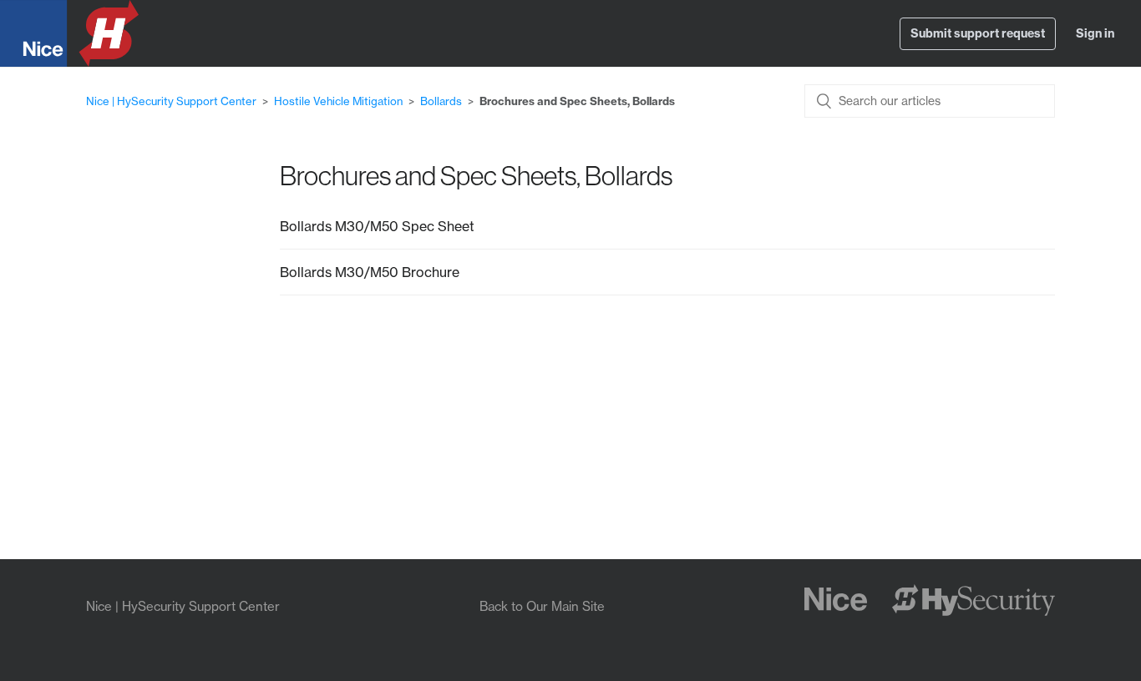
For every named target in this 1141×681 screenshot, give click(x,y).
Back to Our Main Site (542, 606)
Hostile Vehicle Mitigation (338, 101)
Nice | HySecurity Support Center (171, 101)
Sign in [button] (1095, 33)
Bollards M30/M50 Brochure (369, 272)
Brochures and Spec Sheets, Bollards (577, 101)
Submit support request (977, 33)
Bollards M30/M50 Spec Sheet (377, 226)
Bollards (441, 101)
